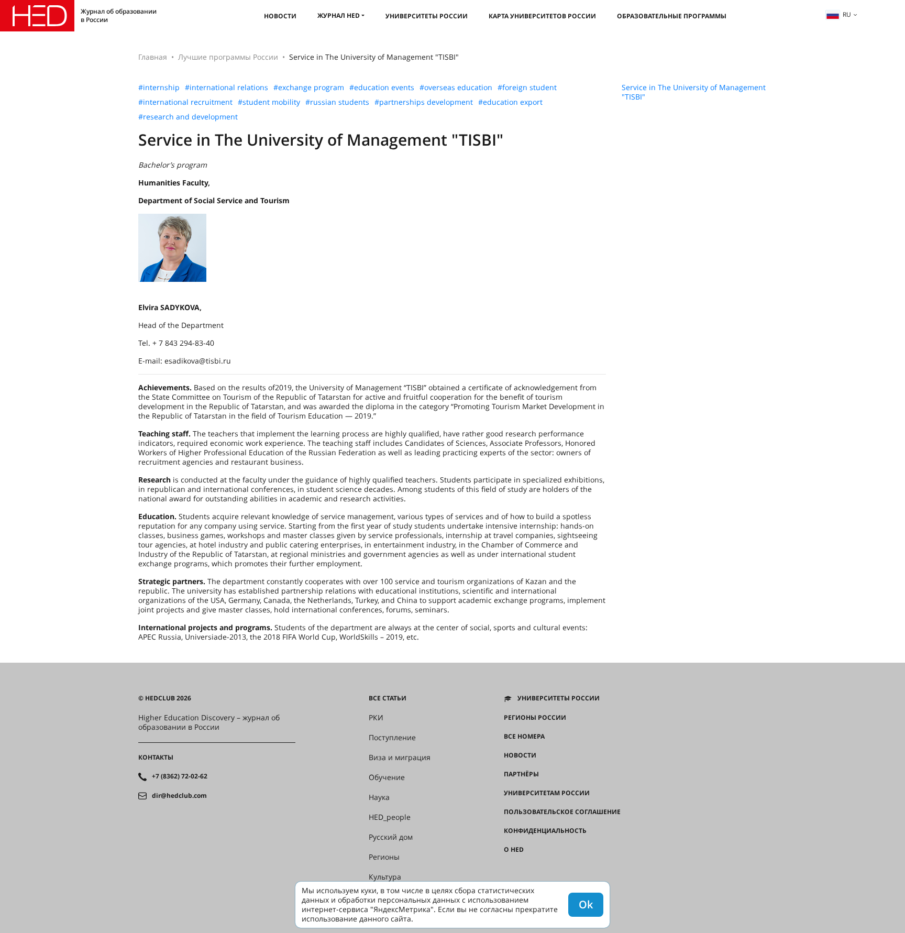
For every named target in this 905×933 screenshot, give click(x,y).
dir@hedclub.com (179, 796)
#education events (381, 87)
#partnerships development (423, 102)
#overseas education (456, 87)
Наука (379, 797)
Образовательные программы (671, 16)
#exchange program (308, 87)
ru (847, 14)
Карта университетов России (542, 16)
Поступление (392, 737)
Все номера (524, 736)
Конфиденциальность (545, 831)
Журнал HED (338, 15)
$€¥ (509, 868)
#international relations (226, 87)
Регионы (384, 857)
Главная (152, 57)
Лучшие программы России (228, 57)
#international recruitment (185, 102)
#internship (159, 87)
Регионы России (535, 718)
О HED (514, 850)
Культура (385, 877)
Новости (280, 16)
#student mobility (269, 102)
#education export (510, 102)
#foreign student (527, 87)
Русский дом (391, 837)
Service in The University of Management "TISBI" (694, 92)
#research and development (188, 117)
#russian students (337, 102)
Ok (586, 904)
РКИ (376, 717)
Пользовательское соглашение (562, 812)
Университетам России (547, 793)
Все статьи (387, 698)
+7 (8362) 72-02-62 (179, 776)
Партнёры (521, 774)
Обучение (387, 777)
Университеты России (426, 16)
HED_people (390, 817)
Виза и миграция (400, 757)
